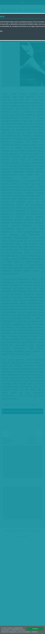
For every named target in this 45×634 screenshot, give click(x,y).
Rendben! (35, 628)
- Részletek (34, 632)
